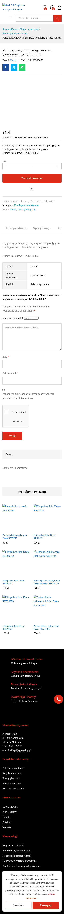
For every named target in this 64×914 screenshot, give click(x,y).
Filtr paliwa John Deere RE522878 (13, 627)
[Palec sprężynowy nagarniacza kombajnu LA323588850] (5, 67)
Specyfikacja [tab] (42, 228)
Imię (5, 356)
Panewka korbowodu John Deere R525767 (14, 536)
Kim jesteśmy (9, 812)
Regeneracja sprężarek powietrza (19, 860)
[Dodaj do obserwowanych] (32, 189)
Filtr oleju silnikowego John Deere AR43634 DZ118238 (47, 582)
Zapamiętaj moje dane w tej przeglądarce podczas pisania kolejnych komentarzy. (28, 396)
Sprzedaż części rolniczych (16, 850)
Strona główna (10, 806)
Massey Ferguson (26, 209)
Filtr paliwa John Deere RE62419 (44, 536)
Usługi (5, 817)
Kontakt (6, 827)
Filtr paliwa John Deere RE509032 (13, 582)
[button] (8, 530)
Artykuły (7, 822)
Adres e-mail (10, 373)
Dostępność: (8, 137)
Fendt (13, 60)
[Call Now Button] (58, 699)
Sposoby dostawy (11, 783)
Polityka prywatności (13, 768)
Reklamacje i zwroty (13, 788)
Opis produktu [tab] (16, 228)
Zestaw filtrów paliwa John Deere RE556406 (46, 627)
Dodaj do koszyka (32, 178)
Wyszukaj (57, 18)
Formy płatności (10, 778)
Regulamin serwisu (12, 773)
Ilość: (4, 161)
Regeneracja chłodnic (13, 845)
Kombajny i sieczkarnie (26, 205)
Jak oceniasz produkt (13, 318)
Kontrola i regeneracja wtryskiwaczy (21, 866)
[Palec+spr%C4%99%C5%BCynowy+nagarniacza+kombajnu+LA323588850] (14, 67)
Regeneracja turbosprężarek (16, 855)
